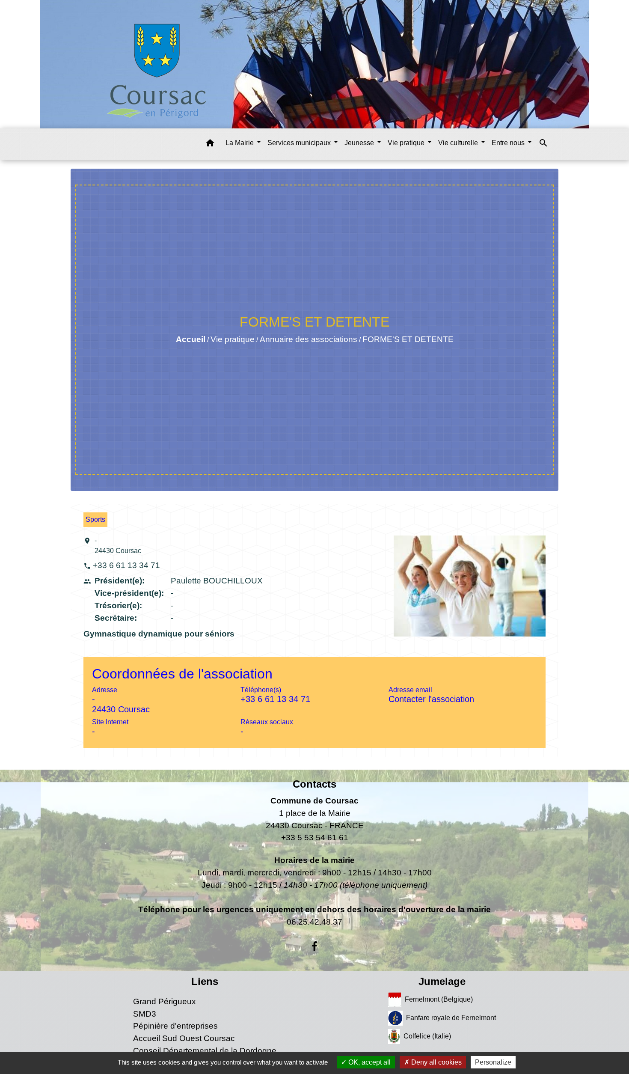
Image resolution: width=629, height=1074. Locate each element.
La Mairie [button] (240, 142)
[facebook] (314, 946)
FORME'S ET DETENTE (408, 339)
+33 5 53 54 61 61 (314, 837)
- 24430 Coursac (118, 545)
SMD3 (144, 1013)
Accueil (190, 339)
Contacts (314, 784)
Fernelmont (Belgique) (439, 999)
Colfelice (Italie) (427, 1036)
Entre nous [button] (509, 142)
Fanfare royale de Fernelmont (451, 1017)
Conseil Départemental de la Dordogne (204, 1050)
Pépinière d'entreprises (175, 1025)
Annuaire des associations (308, 339)
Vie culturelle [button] (459, 142)
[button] (210, 144)
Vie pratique (233, 339)
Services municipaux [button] (299, 142)
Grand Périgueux (164, 1001)
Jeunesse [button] (360, 142)
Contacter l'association (431, 699)
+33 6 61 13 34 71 (126, 565)
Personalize (493, 1062)
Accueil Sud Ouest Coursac (184, 1038)
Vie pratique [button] (407, 142)
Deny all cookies (435, 1062)
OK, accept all (369, 1062)
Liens (204, 981)
